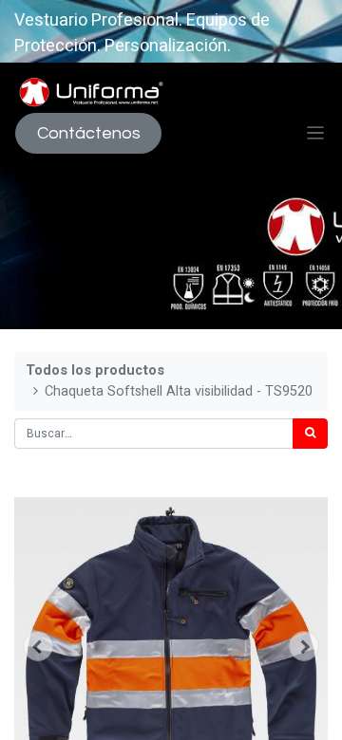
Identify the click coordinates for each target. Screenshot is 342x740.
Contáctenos (89, 133)
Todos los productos (95, 370)
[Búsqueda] (310, 433)
